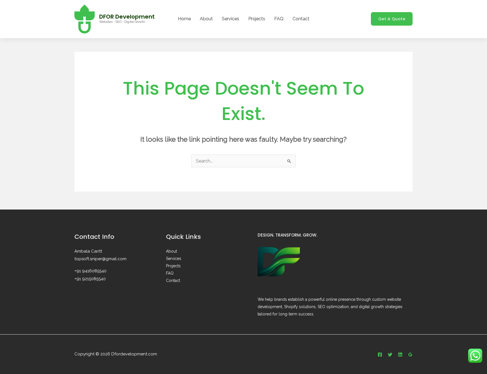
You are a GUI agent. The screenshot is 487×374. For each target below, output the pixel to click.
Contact (301, 18)
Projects (256, 18)
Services (230, 18)
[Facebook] (380, 354)
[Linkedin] (400, 354)
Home (184, 18)
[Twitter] (390, 354)
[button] (392, 19)
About (206, 18)
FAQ (279, 18)
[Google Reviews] (410, 354)
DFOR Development (127, 17)
